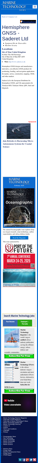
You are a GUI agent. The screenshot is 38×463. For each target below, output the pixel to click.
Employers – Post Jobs (25, 322)
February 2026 (19, 185)
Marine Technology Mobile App (12, 422)
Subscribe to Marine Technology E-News (15, 421)
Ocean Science (8, 443)
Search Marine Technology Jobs (19, 315)
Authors (5, 427)
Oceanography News (9, 436)
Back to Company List (9, 17)
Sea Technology (8, 438)
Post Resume (10, 321)
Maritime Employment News (11, 452)
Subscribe (19, 356)
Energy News (7, 450)
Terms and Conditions (10, 429)
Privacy (5, 432)
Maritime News (7, 449)
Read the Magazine (19, 238)
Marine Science (8, 444)
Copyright (6, 430)
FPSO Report (7, 455)
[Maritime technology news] (14, 8)
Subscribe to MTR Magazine (12, 419)
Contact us (6, 426)
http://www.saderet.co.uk (17, 62)
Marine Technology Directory (12, 424)
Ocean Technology (9, 439)
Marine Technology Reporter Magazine (15, 418)
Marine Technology (9, 441)
